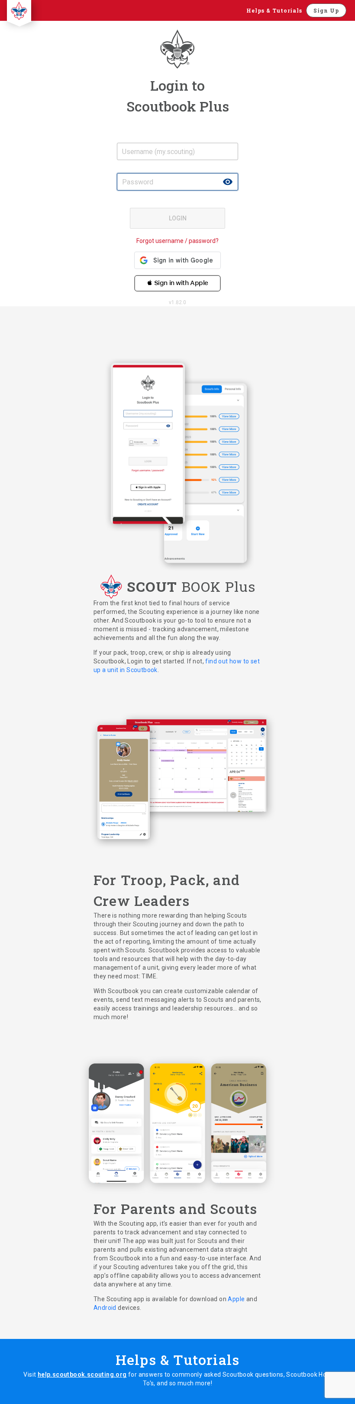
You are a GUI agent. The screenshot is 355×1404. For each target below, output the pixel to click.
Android (106, 1307)
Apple (237, 1299)
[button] (177, 280)
